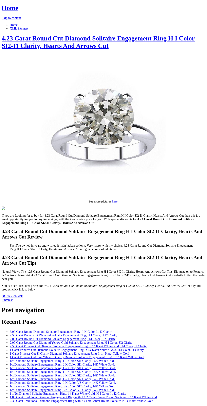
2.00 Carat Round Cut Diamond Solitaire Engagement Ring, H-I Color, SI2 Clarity (62, 339)
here (114, 201)
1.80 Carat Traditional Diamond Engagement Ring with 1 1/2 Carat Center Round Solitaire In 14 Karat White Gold (83, 397)
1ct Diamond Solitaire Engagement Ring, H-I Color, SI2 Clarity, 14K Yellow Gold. (63, 371)
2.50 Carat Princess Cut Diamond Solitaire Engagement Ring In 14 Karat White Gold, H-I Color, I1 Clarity (78, 346)
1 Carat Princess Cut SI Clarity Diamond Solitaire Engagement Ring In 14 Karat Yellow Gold (69, 353)
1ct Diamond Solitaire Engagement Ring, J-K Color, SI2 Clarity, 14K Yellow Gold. (63, 386)
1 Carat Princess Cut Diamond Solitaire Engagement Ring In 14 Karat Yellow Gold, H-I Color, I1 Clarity (77, 350)
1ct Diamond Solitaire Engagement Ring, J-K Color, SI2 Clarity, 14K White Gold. (62, 375)
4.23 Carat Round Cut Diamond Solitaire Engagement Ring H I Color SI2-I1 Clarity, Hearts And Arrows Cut (98, 42)
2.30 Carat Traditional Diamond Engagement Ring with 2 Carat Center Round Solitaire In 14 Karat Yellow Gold (81, 401)
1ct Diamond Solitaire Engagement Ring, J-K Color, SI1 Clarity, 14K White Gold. (62, 364)
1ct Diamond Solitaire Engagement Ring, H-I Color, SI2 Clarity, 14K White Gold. (62, 379)
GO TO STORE (12, 296)
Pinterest (7, 300)
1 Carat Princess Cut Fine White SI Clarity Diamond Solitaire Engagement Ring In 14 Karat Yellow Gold (77, 357)
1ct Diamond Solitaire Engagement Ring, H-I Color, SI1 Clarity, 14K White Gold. (62, 361)
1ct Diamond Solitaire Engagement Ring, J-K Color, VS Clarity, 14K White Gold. (62, 390)
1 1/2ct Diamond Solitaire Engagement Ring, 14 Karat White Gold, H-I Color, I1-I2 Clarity (68, 393)
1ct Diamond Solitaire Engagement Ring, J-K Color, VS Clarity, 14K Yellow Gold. (63, 382)
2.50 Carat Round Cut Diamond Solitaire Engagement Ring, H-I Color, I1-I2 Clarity (63, 335)
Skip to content (11, 18)
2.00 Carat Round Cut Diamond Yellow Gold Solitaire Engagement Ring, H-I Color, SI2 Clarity (71, 342)
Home (10, 8)
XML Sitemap (19, 28)
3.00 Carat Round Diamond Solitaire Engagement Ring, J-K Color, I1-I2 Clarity (61, 331)
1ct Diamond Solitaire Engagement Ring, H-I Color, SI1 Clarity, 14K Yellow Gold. (63, 368)
